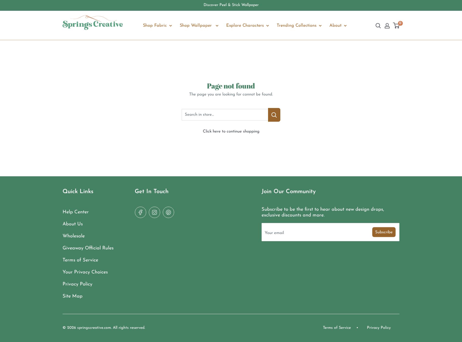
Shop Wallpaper (196, 25)
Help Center (76, 212)
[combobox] (225, 114)
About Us (73, 224)
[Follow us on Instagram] (154, 212)
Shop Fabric (155, 25)
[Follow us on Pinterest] (168, 212)
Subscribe (384, 232)
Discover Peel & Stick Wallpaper (231, 5)
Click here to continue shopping (231, 131)
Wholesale (74, 236)
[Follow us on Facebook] (140, 212)
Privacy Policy (77, 284)
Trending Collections (296, 25)
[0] (396, 26)
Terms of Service (80, 260)
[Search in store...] (274, 115)
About (335, 25)
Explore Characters (245, 25)
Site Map (73, 296)
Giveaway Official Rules (88, 248)
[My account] (387, 25)
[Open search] (378, 25)
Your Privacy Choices (85, 272)
